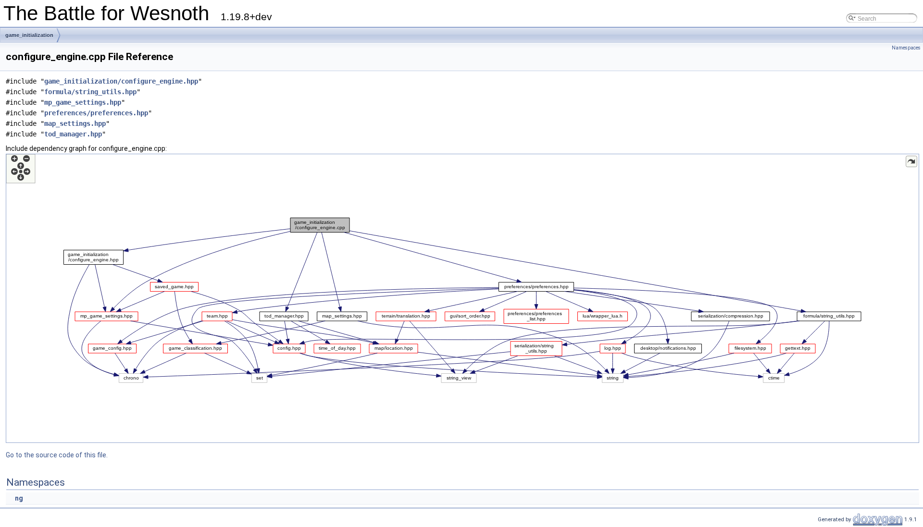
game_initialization (29, 35)
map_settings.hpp (75, 123)
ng (19, 498)
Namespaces (906, 48)
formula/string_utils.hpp (90, 92)
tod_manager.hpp (73, 134)
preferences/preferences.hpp (96, 113)
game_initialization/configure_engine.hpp (121, 81)
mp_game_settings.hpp (82, 102)
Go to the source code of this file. (57, 455)
